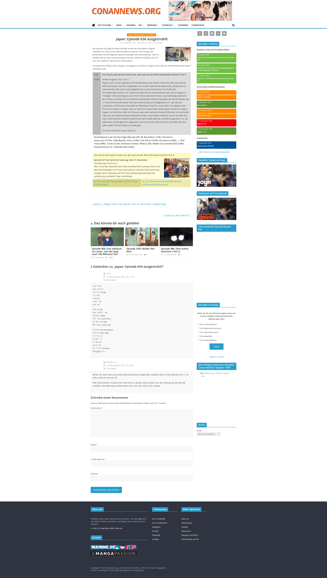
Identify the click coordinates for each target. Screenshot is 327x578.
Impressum (186, 531)
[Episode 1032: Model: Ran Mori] (141, 229)
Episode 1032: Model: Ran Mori (140, 250)
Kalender (130, 25)
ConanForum (197, 25)
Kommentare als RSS (190, 539)
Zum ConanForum (159, 523)
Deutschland (104, 25)
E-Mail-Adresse (98, 459)
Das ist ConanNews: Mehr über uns (107, 528)
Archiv (199, 430)
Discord (155, 531)
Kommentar (97, 408)
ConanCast (167, 25)
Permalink (111, 280)
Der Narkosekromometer (210, 328)
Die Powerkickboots (208, 340)
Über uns (185, 519)
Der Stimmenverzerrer (209, 332)
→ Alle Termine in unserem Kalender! (213, 152)
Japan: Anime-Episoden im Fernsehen (141, 35)
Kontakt (184, 527)
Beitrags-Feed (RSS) (189, 535)
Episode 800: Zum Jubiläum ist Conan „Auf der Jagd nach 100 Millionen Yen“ (107, 251)
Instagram (156, 527)
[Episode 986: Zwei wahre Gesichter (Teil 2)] (176, 229)
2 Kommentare (156, 43)
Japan (118, 25)
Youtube (155, 539)
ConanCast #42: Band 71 (178, 215)
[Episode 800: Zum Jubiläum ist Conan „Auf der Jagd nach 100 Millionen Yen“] (107, 229)
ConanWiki (183, 25)
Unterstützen (186, 523)
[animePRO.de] (131, 546)
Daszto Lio (144, 43)
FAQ (140, 25)
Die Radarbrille (206, 336)
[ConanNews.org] (93, 25)
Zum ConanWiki (158, 519)
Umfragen (152, 25)
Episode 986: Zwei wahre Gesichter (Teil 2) (174, 250)
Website (94, 473)
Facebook (156, 535)
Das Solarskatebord (208, 324)
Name (94, 444)
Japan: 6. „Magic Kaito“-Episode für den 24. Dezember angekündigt (128, 204)
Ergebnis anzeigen (216, 357)
